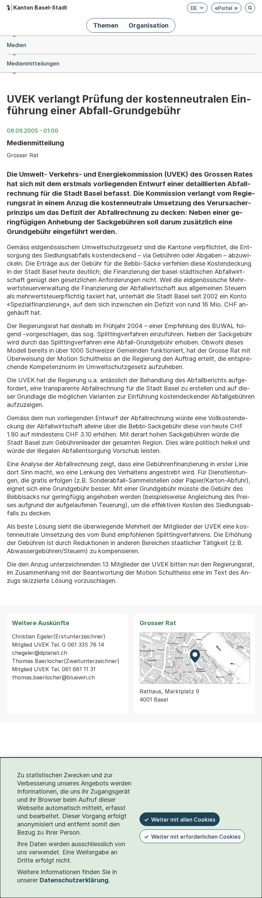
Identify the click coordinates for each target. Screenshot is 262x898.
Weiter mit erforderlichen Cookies (196, 836)
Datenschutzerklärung (74, 880)
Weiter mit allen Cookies (183, 819)
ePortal (226, 9)
